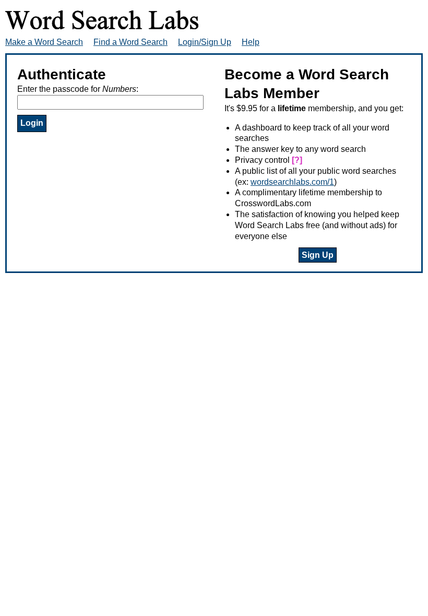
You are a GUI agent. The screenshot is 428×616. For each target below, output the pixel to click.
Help (250, 42)
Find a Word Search (130, 42)
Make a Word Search (44, 42)
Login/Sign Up (204, 42)
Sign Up (318, 255)
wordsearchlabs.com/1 (292, 181)
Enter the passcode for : (77, 89)
